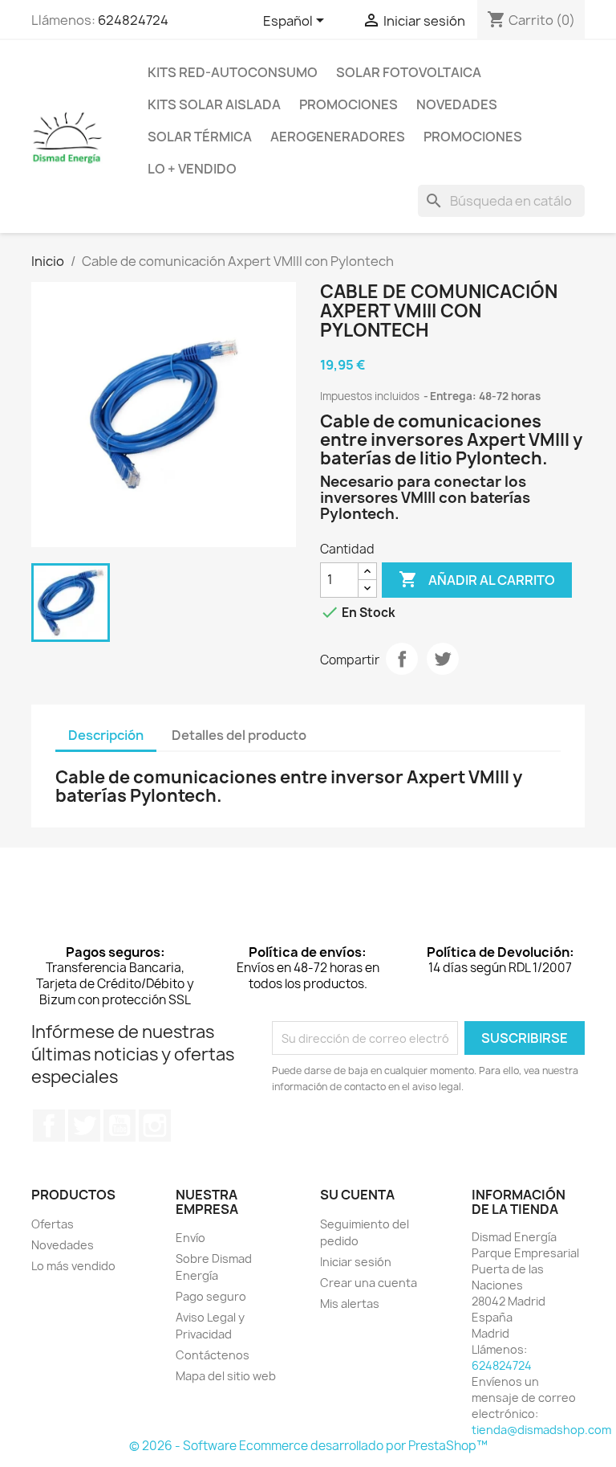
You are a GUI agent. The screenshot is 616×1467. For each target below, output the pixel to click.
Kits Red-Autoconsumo (233, 72)
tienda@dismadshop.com (541, 1429)
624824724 (133, 20)
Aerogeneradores (337, 136)
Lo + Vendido (192, 169)
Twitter (84, 1125)
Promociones (348, 104)
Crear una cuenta (368, 1282)
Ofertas (52, 1224)
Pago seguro (211, 1296)
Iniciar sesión (355, 1261)
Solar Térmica (200, 136)
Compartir (402, 659)
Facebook (49, 1125)
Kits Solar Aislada (214, 104)
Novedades (456, 104)
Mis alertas (349, 1303)
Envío (190, 1237)
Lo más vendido (73, 1265)
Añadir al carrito (477, 579)
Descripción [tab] (106, 735)
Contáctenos (212, 1355)
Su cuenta (357, 1194)
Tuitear (443, 659)
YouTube (119, 1125)
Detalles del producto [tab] (239, 735)
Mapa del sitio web (226, 1375)
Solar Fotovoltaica (408, 72)
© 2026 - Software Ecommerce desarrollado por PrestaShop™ (308, 1445)
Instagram (155, 1125)
